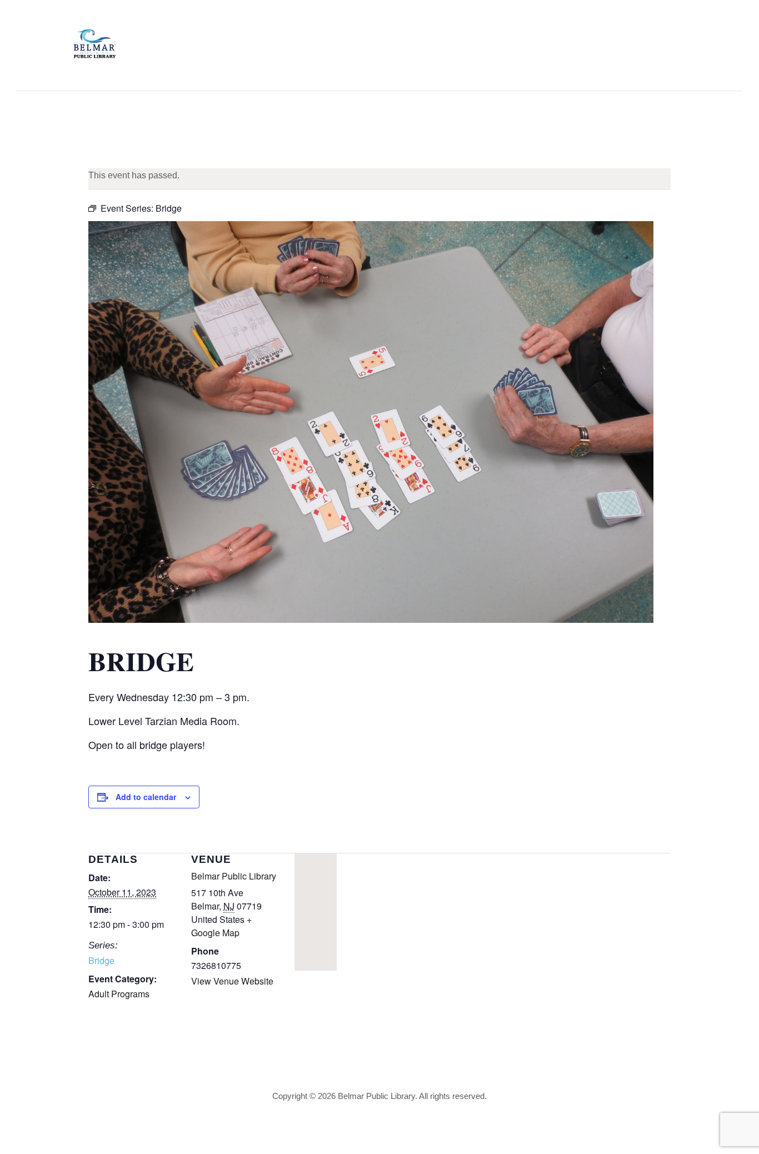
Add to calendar (146, 796)
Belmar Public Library (233, 876)
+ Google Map (221, 926)
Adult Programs (118, 993)
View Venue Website (232, 981)
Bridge (101, 960)
